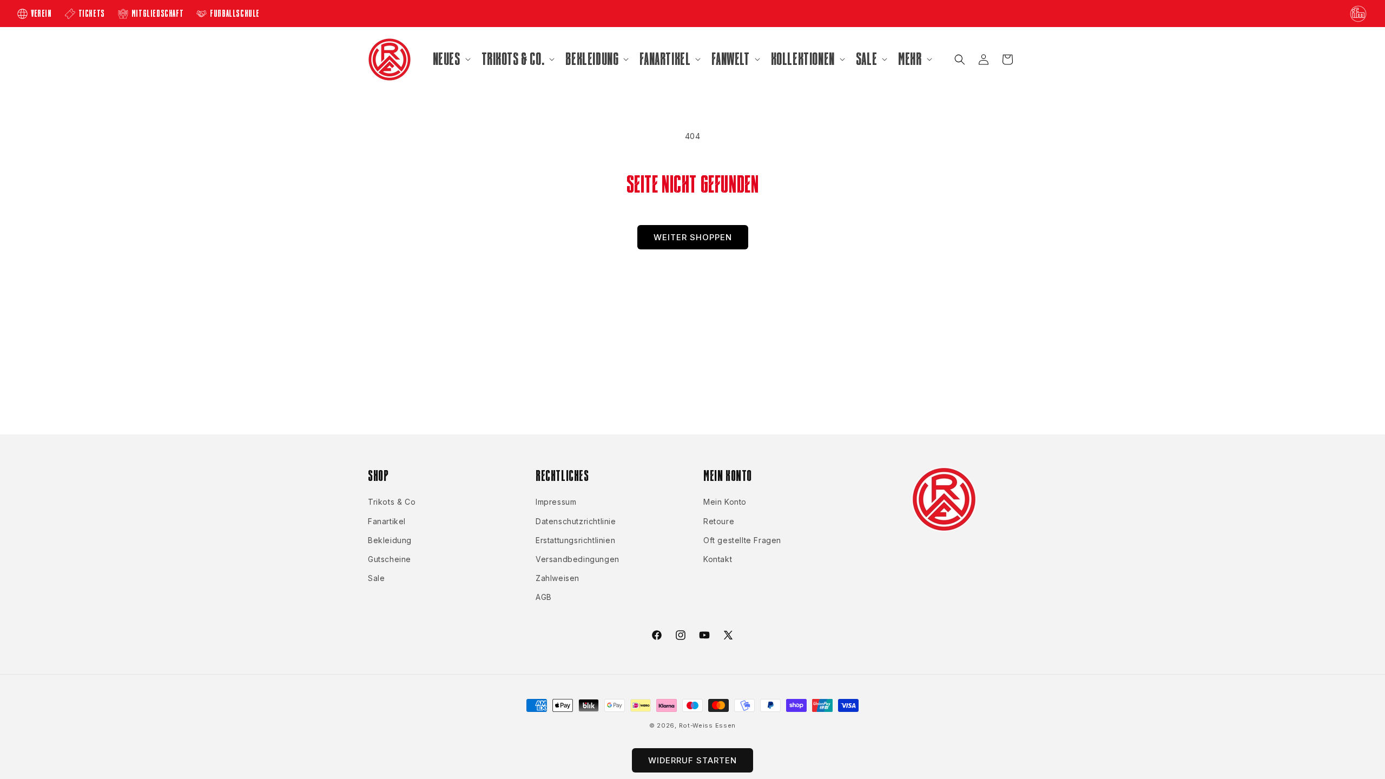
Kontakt (717, 559)
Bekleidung (390, 540)
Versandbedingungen (577, 559)
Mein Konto (725, 501)
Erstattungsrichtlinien (575, 540)
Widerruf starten (692, 760)
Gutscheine (389, 559)
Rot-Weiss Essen (707, 725)
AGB (544, 597)
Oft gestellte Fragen (742, 540)
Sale (376, 578)
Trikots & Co (392, 501)
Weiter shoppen (693, 237)
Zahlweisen (557, 578)
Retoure (718, 521)
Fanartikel (387, 521)
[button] (450, 59)
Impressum (556, 501)
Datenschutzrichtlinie (576, 521)
